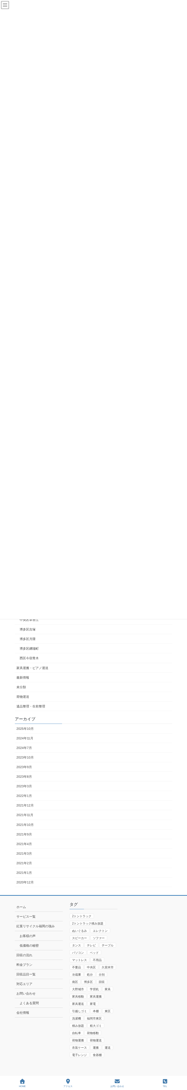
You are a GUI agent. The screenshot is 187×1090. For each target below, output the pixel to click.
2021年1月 (24, 873)
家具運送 (78, 1004)
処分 (90, 974)
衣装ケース (79, 1047)
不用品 (97, 960)
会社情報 (22, 1012)
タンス (76, 945)
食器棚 (97, 1055)
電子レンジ (79, 1055)
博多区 (88, 982)
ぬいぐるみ (79, 930)
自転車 (76, 1033)
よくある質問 (29, 1003)
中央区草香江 (29, 620)
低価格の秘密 (29, 945)
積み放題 (78, 1025)
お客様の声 (28, 936)
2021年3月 (24, 853)
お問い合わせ (26, 993)
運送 (108, 1047)
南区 (75, 982)
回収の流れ (24, 955)
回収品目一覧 (26, 974)
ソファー (99, 938)
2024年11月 (24, 738)
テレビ (91, 945)
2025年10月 (25, 728)
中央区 (91, 967)
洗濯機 (76, 1018)
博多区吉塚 (28, 629)
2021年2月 (24, 863)
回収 (102, 982)
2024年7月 (24, 748)
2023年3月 (24, 786)
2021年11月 (24, 815)
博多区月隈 (28, 639)
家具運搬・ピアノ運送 (32, 668)
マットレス (79, 960)
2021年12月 (25, 805)
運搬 (96, 1047)
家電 (93, 1004)
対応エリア (24, 984)
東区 (108, 1011)
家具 (108, 989)
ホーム (21, 907)
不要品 (76, 967)
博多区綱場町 (29, 648)
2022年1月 (24, 796)
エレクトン (100, 930)
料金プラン (24, 965)
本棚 (96, 1011)
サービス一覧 (26, 916)
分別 (102, 974)
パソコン (78, 952)
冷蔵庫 (76, 974)
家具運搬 (96, 996)
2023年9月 (24, 767)
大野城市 (78, 989)
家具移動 (78, 996)
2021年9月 (24, 834)
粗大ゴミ (96, 1025)
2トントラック (81, 916)
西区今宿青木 (29, 658)
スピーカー (79, 938)
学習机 (94, 989)
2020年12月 (25, 882)
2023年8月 (24, 776)
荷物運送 (22, 697)
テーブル (108, 945)
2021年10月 (25, 825)
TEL (165, 1086)
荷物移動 (93, 1033)
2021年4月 (24, 844)
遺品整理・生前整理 (30, 706)
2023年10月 (25, 757)
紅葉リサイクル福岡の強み (35, 926)
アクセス (68, 1086)
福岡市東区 (94, 1018)
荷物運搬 (78, 1040)
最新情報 (22, 677)
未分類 (21, 687)
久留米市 (108, 967)
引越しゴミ (79, 1011)
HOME (22, 1086)
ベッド (94, 952)
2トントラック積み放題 (87, 923)
